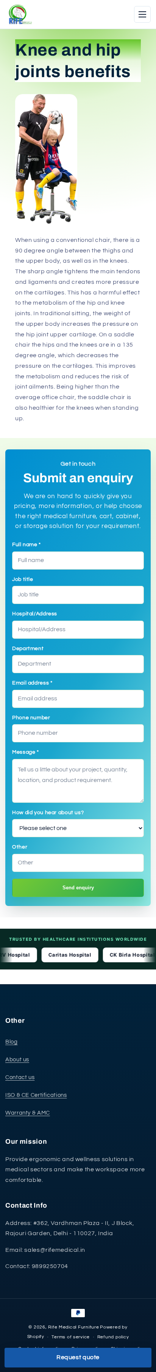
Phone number (31, 717)
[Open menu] (142, 14)
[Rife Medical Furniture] (19, 14)
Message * (25, 752)
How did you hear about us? (48, 812)
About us (17, 1059)
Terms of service (70, 1337)
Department (28, 648)
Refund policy (113, 1337)
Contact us (19, 1077)
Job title (22, 579)
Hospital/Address (34, 613)
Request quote (78, 1357)
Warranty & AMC (27, 1113)
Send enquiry (78, 887)
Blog (11, 1042)
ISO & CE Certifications (36, 1095)
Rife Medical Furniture (73, 1327)
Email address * (32, 683)
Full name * (26, 544)
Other (19, 847)
